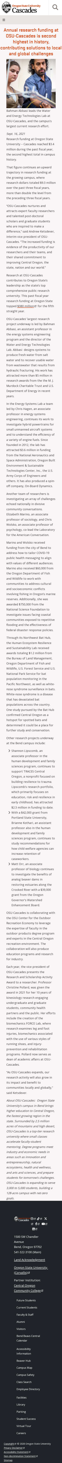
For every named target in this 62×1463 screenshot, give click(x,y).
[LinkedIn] (35, 1229)
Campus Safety (25, 1375)
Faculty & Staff (25, 1314)
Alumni (21, 1322)
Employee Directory (28, 1389)
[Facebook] (37, 1224)
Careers (21, 1433)
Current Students (27, 1307)
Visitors (21, 1329)
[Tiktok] (40, 1218)
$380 (25, 306)
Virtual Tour (24, 1426)
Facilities (22, 1397)
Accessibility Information (24, 1351)
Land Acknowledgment (29, 1260)
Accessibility (16, 1451)
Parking (21, 1411)
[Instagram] (33, 1218)
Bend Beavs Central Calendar (28, 1338)
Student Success (26, 1419)
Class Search (24, 1382)
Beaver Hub (24, 1360)
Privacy (13, 1447)
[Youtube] (45, 1224)
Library (21, 1404)
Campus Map (24, 1367)
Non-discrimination (20, 1456)
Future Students (26, 1300)
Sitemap (8, 1460)
